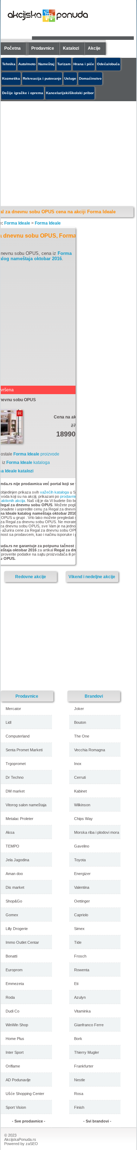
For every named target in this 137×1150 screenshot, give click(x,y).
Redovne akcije (30, 576)
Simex (79, 928)
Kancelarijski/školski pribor (70, 93)
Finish (79, 1107)
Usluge (70, 78)
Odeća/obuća (108, 64)
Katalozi (71, 48)
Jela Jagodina (17, 860)
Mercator (13, 708)
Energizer (82, 873)
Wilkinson (82, 805)
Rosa (78, 1093)
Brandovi (94, 696)
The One (81, 736)
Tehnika (8, 64)
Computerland (18, 736)
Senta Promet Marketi (24, 750)
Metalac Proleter (19, 818)
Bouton (80, 722)
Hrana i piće (83, 64)
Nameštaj (46, 64)
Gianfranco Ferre (89, 1025)
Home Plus (15, 1038)
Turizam (64, 64)
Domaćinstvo (90, 78)
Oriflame (13, 1066)
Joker (79, 708)
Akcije (94, 48)
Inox (77, 763)
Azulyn (80, 997)
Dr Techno (15, 777)
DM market (15, 791)
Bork (78, 1038)
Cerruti (80, 777)
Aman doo (14, 873)
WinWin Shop (17, 1025)
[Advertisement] (62, 636)
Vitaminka (82, 1011)
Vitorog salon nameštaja (26, 805)
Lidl (8, 722)
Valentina (81, 887)
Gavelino (81, 846)
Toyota (80, 860)
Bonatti (11, 956)
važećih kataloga (54, 492)
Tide (77, 942)
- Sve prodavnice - (28, 1121)
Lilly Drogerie (17, 928)
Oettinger (82, 901)
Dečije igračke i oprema (22, 93)
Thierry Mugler (86, 1052)
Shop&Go (14, 901)
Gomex (12, 915)
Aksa (10, 832)
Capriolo (81, 915)
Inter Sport (15, 1052)
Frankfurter (83, 1066)
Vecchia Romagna (89, 750)
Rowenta (81, 970)
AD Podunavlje (18, 1080)
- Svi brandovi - (97, 1121)
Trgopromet (16, 763)
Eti (76, 983)
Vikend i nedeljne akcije (91, 576)
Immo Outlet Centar (22, 942)
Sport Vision (16, 1107)
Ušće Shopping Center (25, 1093)
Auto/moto (26, 64)
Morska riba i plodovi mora (96, 832)
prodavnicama (72, 496)
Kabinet (80, 791)
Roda (10, 997)
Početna (12, 48)
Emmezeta (15, 983)
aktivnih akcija (13, 500)
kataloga (28, 462)
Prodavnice (42, 48)
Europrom (14, 970)
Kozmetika (11, 78)
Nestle (79, 1080)
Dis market (15, 887)
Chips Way (83, 818)
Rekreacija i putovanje (42, 78)
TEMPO (12, 846)
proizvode (36, 454)
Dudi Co (12, 1011)
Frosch (80, 956)
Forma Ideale (17, 223)
